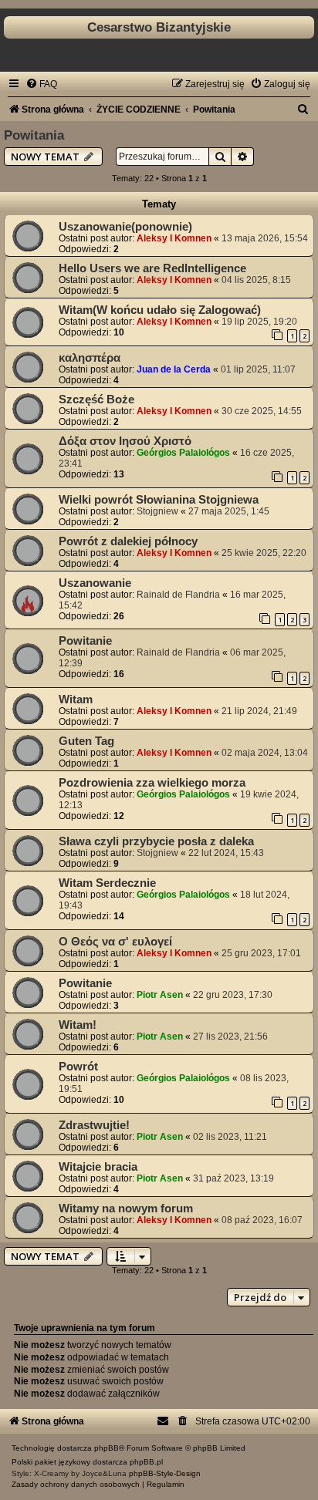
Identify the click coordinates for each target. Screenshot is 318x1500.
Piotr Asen (160, 994)
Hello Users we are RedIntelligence (152, 268)
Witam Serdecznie (107, 883)
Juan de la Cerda (174, 369)
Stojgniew (157, 511)
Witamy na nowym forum (126, 1208)
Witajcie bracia (98, 1167)
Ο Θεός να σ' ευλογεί (115, 941)
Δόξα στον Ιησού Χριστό (125, 441)
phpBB (106, 1448)
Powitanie (85, 641)
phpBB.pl (146, 1462)
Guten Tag (86, 741)
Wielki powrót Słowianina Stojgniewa (159, 500)
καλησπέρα (89, 358)
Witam (76, 699)
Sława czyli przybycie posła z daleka (156, 841)
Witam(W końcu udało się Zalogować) (160, 310)
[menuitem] (41, 84)
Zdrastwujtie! (94, 1125)
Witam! (77, 1025)
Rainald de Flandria (178, 594)
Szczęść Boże (96, 399)
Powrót (78, 1066)
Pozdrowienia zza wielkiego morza (152, 783)
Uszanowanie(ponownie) (125, 227)
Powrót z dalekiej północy (128, 541)
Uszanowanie (95, 583)
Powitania (34, 135)
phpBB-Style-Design (165, 1473)
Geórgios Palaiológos (183, 452)
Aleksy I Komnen (174, 238)
